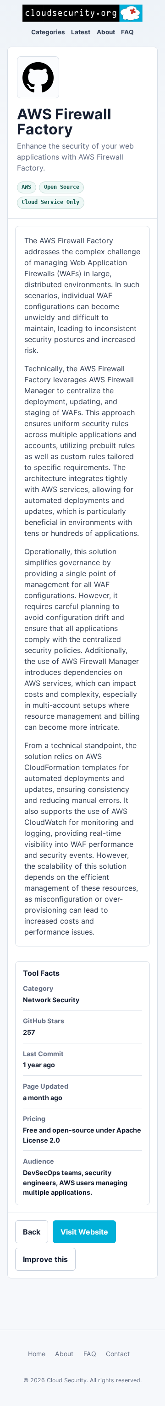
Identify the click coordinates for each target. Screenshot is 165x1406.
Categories (48, 32)
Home (36, 1354)
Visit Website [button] (84, 1231)
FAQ (127, 32)
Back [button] (31, 1231)
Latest (80, 32)
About (106, 32)
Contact (118, 1354)
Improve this (45, 1259)
